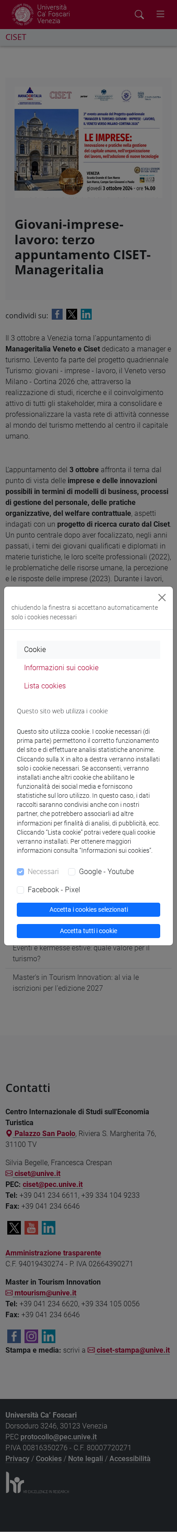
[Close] (162, 597)
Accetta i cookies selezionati (88, 909)
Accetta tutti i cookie (88, 930)
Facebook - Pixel (54, 889)
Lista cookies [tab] (45, 686)
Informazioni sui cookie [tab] (61, 667)
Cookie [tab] (35, 649)
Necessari (43, 871)
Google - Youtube (106, 871)
